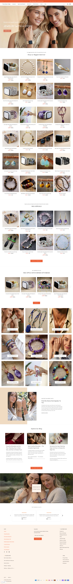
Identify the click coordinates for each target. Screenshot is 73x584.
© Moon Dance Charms (7, 579)
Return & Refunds (63, 533)
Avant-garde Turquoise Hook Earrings (10, 170)
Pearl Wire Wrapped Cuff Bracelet (62, 76)
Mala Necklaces (36, 382)
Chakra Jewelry (60, 382)
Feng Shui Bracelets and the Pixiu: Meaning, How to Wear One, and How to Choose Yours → (14, 460)
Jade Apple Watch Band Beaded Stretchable (62, 148)
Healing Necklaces (36, 329)
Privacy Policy (65, 557)
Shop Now (7, 30)
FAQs (61, 536)
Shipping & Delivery (63, 534)
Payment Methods (63, 542)
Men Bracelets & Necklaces (60, 329)
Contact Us (62, 531)
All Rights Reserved (7, 581)
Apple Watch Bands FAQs (64, 547)
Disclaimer (65, 563)
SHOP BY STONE (44, 412)
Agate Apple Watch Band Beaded (10, 148)
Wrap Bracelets (13, 355)
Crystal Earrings (12, 382)
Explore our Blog (63, 540)
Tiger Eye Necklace (62, 193)
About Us (61, 545)
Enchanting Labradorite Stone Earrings (45, 148)
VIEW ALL (36, 302)
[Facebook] (4, 552)
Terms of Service (66, 559)
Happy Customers (63, 543)
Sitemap (61, 549)
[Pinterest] (9, 552)
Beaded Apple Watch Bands (9, 541)
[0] (70, 4)
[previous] (3, 286)
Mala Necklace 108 (7, 539)
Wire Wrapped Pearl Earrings (28, 100)
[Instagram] (6, 552)
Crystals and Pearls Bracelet (28, 148)
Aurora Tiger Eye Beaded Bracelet (11, 193)
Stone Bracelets (36, 355)
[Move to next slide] (62, 516)
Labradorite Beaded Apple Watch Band (28, 170)
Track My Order (62, 538)
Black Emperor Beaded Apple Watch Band (62, 170)
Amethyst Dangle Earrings (62, 100)
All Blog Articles (36, 468)
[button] (3, 582)
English (9, 577)
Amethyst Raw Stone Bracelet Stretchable (45, 228)
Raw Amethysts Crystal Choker (27, 251)
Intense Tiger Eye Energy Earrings (45, 193)
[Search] (67, 4)
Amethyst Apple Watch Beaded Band (44, 293)
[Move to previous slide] (10, 516)
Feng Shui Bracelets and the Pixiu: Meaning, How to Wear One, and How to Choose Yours (14, 448)
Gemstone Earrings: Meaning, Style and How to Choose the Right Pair (57, 448)
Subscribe (37, 538)
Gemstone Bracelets (7, 536)
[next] (70, 286)
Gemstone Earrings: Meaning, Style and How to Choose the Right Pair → (58, 459)
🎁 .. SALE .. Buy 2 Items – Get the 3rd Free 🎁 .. (36, 1)
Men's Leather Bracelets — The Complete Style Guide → (35, 457)
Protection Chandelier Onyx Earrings (10, 251)
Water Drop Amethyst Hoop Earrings (62, 228)
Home (5, 531)
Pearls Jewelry (12, 329)
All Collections (6, 549)
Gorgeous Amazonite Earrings (45, 170)
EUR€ (5, 577)
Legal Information (66, 561)
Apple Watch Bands (60, 355)
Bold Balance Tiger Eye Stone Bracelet (28, 193)
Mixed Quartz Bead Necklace (62, 251)
